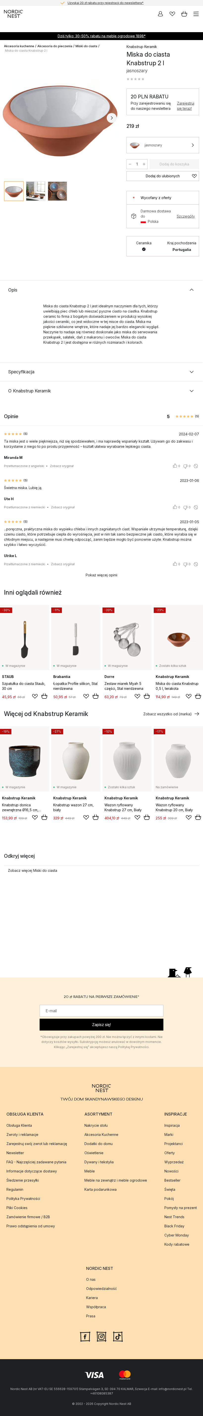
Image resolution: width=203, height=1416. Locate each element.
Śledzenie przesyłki (22, 1180)
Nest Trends (174, 1217)
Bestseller (172, 1180)
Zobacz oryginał (62, 466)
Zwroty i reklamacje (22, 1134)
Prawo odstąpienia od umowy (30, 1226)
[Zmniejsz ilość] (130, 164)
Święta (169, 1189)
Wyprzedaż (174, 1162)
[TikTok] (118, 1336)
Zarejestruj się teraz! (185, 106)
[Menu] (196, 14)
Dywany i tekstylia (99, 1162)
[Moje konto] (160, 14)
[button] (135, 79)
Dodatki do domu (98, 1144)
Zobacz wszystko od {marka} (167, 714)
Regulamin (14, 1189)
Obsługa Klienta (19, 1125)
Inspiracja (172, 1125)
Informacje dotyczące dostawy (31, 1171)
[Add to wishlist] (35, 696)
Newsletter (15, 1153)
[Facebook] (85, 1336)
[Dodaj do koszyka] (44, 696)
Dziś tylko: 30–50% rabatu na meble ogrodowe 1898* (102, 36)
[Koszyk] (184, 14)
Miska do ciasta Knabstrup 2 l (26, 50)
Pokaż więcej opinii (101, 575)
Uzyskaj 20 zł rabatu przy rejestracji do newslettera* (106, 3)
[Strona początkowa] (13, 14)
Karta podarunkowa (100, 1189)
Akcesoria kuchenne (19, 46)
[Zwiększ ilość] (144, 164)
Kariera (92, 1298)
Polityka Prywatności (23, 1198)
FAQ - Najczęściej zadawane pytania (36, 1162)
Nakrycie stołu (96, 1125)
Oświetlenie (93, 1153)
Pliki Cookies (16, 1208)
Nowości (171, 1171)
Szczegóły (186, 216)
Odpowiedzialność (101, 1288)
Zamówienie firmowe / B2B (28, 1217)
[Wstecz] (9, 118)
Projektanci (173, 1144)
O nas (91, 1279)
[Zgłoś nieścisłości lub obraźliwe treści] (196, 466)
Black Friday (174, 1226)
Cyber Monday (176, 1235)
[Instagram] (101, 1336)
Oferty (169, 1153)
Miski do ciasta (86, 46)
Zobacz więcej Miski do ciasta (32, 870)
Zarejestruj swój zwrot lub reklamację (36, 1144)
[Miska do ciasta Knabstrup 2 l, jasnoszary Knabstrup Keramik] (60, 117)
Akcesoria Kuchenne (101, 1134)
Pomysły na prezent (180, 1208)
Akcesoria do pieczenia (54, 46)
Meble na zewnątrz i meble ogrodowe (115, 1180)
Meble (89, 1171)
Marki (168, 1134)
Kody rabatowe (176, 1244)
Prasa (90, 1316)
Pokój (169, 1198)
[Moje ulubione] (172, 14)
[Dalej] (112, 118)
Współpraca (96, 1307)
